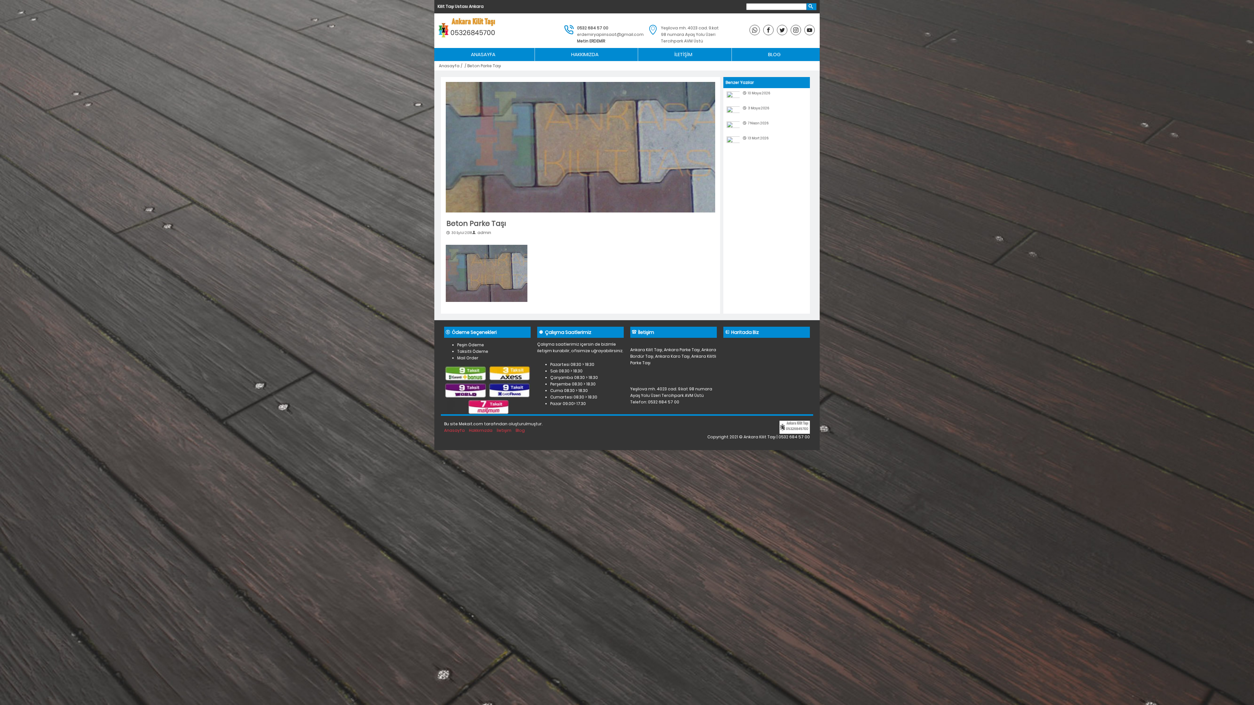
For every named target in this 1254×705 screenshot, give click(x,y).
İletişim (683, 54)
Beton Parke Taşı (476, 223)
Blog (774, 54)
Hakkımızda (585, 54)
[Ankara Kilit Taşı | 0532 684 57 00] (468, 31)
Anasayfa (483, 54)
